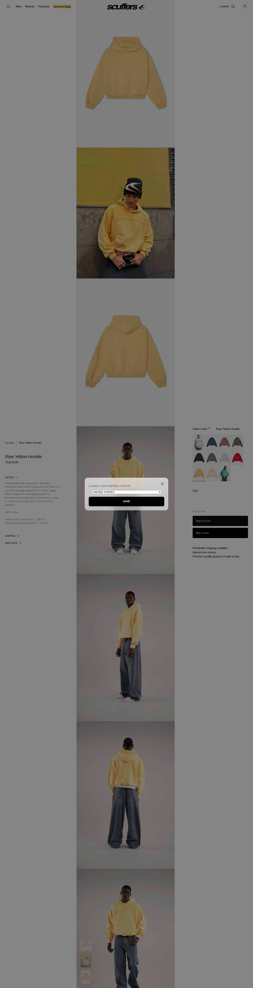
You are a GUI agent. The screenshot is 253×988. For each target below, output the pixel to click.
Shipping (10, 536)
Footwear (43, 6)
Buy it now (202, 532)
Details (9, 477)
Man (18, 6)
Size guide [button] (11, 543)
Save (126, 501)
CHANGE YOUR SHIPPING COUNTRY (110, 486)
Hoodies (10, 442)
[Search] (233, 6)
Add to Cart (203, 520)
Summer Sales (62, 6)
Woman (29, 6)
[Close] (162, 483)
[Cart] (245, 6)
